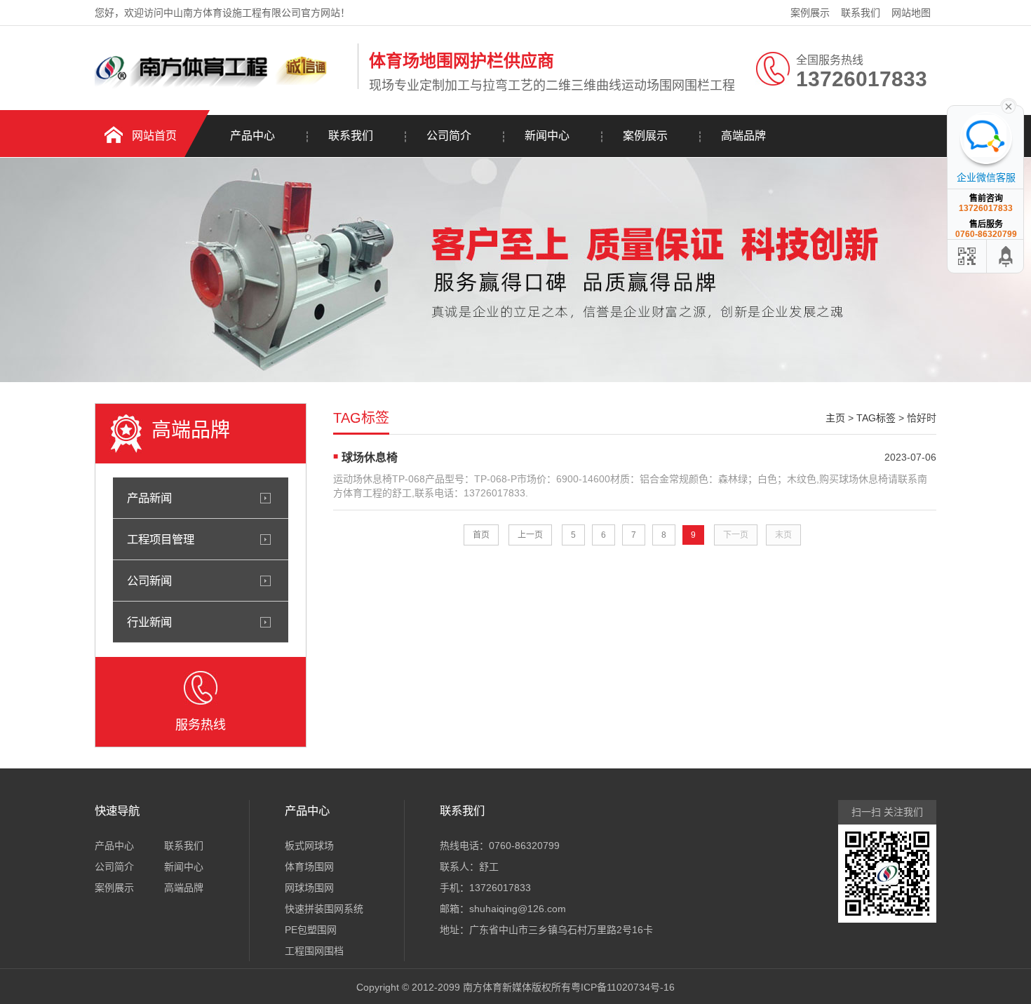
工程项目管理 (160, 539)
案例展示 (810, 12)
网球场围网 (309, 887)
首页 (481, 535)
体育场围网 (309, 866)
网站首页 (154, 136)
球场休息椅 (370, 457)
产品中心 (252, 136)
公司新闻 (149, 580)
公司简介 (448, 136)
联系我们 (860, 12)
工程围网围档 (314, 950)
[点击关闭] (1008, 105)
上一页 (530, 535)
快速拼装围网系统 (324, 908)
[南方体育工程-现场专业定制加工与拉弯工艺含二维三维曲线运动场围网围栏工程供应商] (223, 86)
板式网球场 (309, 845)
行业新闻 (149, 622)
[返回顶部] (1006, 256)
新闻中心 (547, 136)
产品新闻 (149, 497)
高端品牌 (743, 136)
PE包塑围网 (311, 929)
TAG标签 (876, 417)
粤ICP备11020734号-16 (623, 987)
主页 (835, 417)
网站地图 (911, 12)
